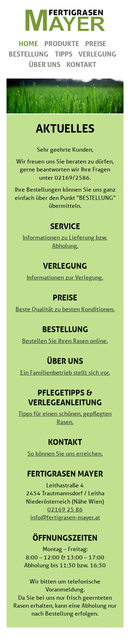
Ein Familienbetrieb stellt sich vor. (65, 372)
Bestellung (28, 54)
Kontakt (81, 64)
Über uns (44, 64)
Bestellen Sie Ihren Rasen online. (65, 340)
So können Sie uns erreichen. (65, 453)
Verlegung (97, 54)
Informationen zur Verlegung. (65, 277)
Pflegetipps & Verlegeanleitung (65, 397)
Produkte (61, 43)
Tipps (63, 54)
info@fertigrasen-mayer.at (65, 517)
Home (28, 43)
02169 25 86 (65, 509)
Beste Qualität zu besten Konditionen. (65, 309)
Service (65, 226)
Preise (95, 43)
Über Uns (65, 361)
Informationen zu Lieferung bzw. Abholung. (65, 241)
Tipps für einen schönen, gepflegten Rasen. (65, 417)
